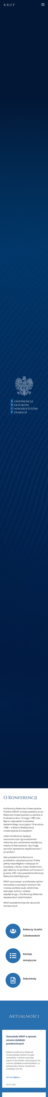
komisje (22, 902)
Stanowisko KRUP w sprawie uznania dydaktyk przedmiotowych (21, 1040)
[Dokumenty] (13, 980)
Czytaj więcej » (13, 1077)
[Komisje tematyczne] (13, 955)
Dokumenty (29, 978)
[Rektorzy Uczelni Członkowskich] (13, 931)
